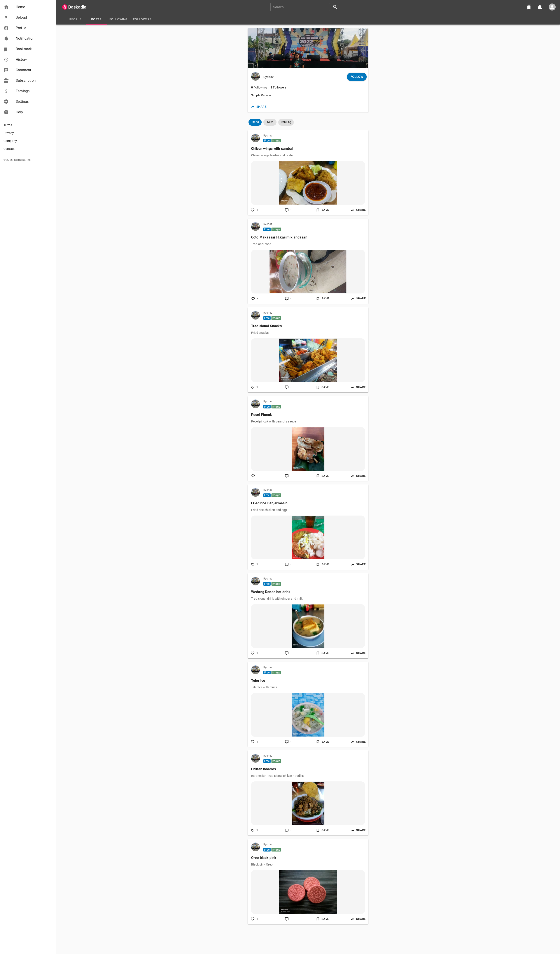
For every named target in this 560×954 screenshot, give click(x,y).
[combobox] (305, 7)
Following (259, 87)
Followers (279, 87)
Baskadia (77, 7)
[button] (28, 7)
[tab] (75, 19)
